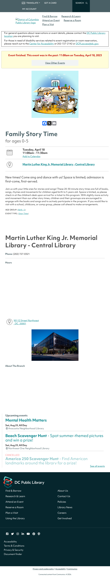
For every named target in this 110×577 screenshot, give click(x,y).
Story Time (23, 213)
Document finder (13, 554)
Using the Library (15, 518)
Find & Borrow (49, 16)
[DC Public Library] (23, 482)
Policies (62, 501)
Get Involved (65, 518)
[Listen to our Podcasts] (39, 534)
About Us (63, 490)
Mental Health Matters (26, 420)
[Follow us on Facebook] (7, 534)
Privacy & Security (13, 549)
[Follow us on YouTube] (28, 534)
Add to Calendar (32, 156)
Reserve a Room (72, 20)
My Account (29, 9)
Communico (72, 569)
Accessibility (10, 541)
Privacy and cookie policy (43, 569)
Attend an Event (51, 20)
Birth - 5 (21, 210)
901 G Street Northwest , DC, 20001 (26, 322)
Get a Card (50, 3)
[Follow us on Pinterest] (33, 534)
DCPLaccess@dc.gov (87, 43)
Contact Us (64, 496)
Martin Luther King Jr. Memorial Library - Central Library (59, 164)
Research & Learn (71, 16)
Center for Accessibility (41, 43)
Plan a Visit (48, 24)
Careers (62, 512)
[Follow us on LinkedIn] (23, 534)
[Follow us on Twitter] (12, 534)
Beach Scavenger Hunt (54, 438)
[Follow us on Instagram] (17, 534)
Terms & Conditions (14, 545)
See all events (97, 466)
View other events (55, 62)
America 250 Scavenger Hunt (46, 461)
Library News (65, 507)
